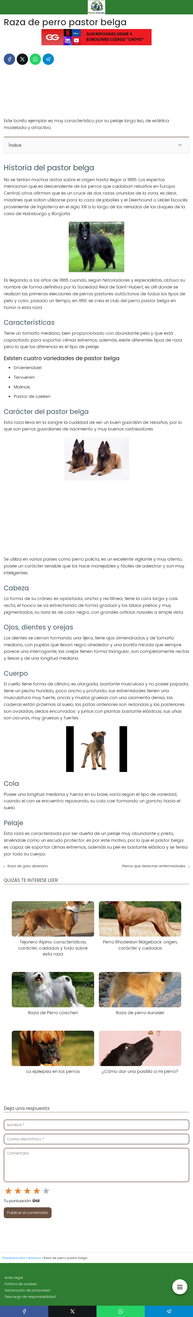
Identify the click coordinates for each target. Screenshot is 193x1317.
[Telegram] (48, 59)
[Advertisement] (96, 90)
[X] (22, 59)
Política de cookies (21, 1284)
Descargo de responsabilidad (30, 1296)
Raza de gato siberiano (28, 865)
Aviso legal (14, 1277)
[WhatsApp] (35, 59)
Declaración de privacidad (27, 1290)
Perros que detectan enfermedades (153, 865)
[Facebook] (9, 59)
